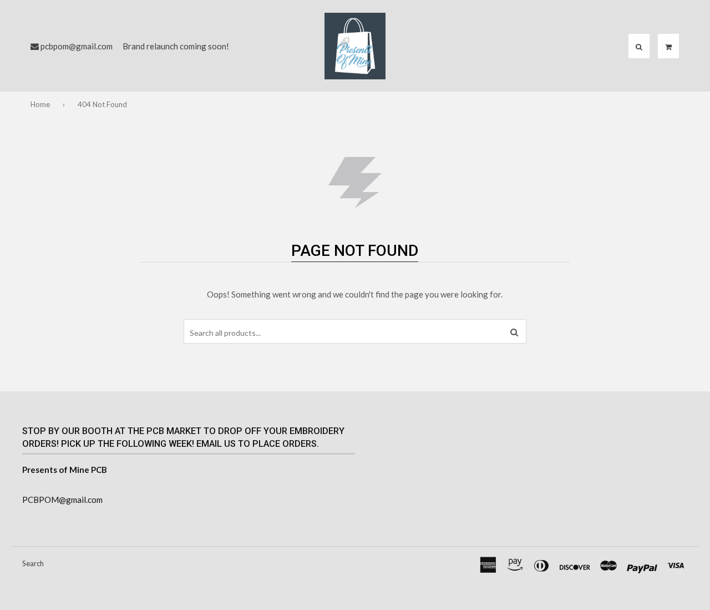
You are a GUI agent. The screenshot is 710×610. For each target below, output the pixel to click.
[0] (668, 46)
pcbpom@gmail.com (76, 46)
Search (33, 563)
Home (40, 104)
